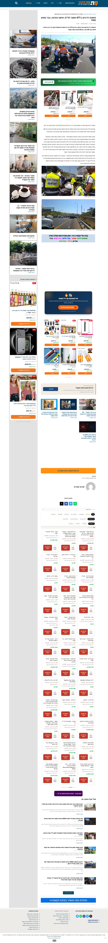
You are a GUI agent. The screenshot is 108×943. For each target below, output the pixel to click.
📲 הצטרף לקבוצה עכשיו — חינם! (54, 482)
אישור (54, 940)
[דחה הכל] (105, 938)
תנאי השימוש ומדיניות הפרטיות (54, 938)
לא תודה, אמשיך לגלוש (54, 485)
